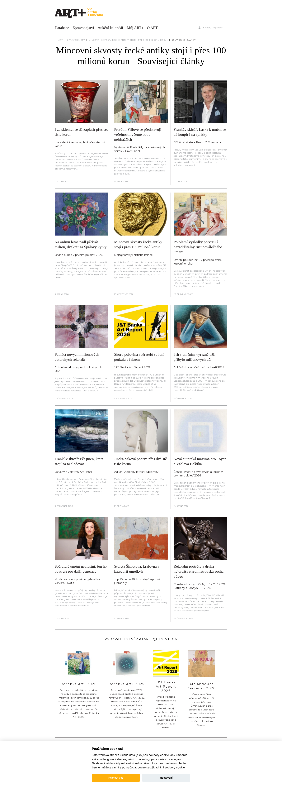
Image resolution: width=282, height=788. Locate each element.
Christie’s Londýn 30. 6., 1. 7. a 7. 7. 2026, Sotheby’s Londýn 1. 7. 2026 (200, 586)
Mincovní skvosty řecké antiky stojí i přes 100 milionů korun (128, 40)
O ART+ (153, 28)
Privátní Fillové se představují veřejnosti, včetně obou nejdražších (137, 134)
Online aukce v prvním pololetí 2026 (78, 255)
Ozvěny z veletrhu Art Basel (73, 472)
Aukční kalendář (110, 28)
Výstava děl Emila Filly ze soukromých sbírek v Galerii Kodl (139, 149)
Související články (184, 40)
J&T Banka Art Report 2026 (132, 367)
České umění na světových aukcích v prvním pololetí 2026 (198, 473)
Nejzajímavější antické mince (133, 255)
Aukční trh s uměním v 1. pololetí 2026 (199, 367)
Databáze (62, 28)
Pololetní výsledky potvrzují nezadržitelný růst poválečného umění (198, 247)
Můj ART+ (135, 28)
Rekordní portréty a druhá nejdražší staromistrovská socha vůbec (198, 571)
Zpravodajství (83, 28)
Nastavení (166, 777)
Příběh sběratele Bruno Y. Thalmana (197, 142)
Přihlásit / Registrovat (211, 27)
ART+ (61, 40)
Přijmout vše (115, 777)
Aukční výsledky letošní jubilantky (136, 472)
